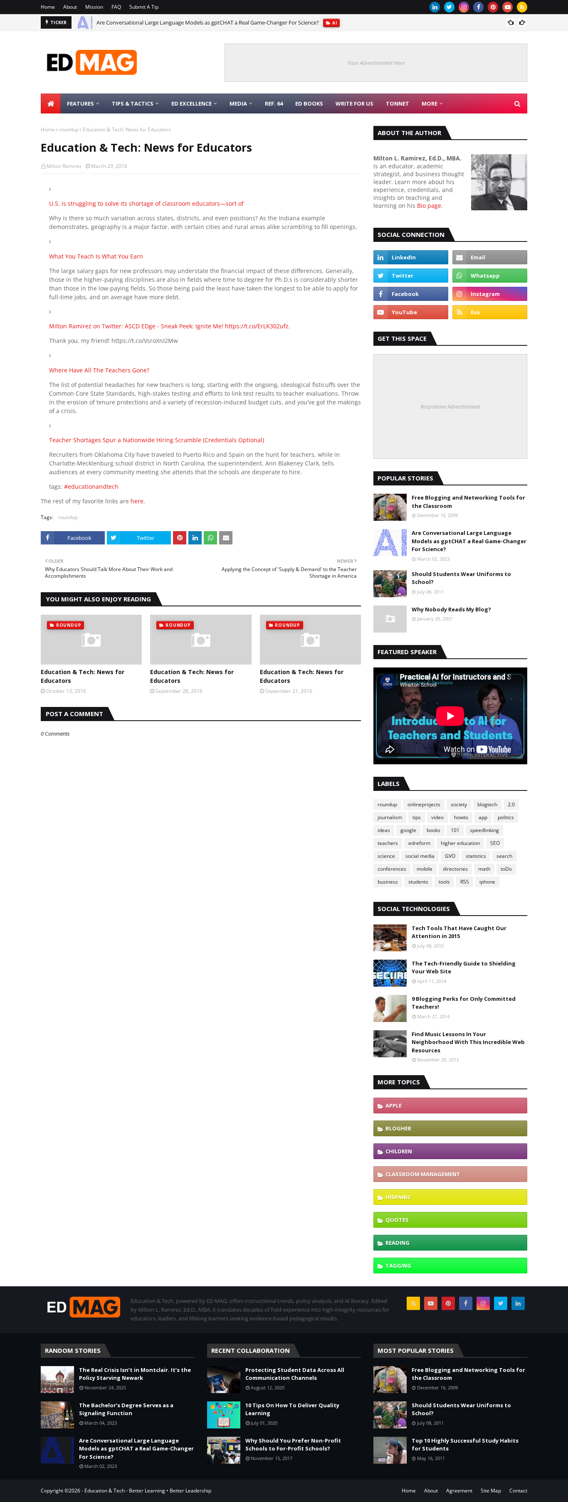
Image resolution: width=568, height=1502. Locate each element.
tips (416, 817)
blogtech (487, 804)
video (437, 817)
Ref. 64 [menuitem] (274, 103)
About (70, 6)
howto (461, 817)
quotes (397, 1220)
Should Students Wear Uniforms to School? (461, 578)
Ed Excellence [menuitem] (191, 103)
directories (455, 868)
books (433, 830)
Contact (518, 1490)
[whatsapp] (489, 275)
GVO (450, 855)
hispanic (398, 1197)
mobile (424, 868)
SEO (495, 843)
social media (420, 855)
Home (48, 6)
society (459, 804)
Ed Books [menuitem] (309, 103)
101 (455, 830)
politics (506, 817)
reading (397, 1242)
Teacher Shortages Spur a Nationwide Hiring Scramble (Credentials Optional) (156, 440)
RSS (464, 881)
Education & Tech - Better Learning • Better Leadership (147, 1490)
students (418, 881)
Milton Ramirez (64, 166)
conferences (392, 868)
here (137, 501)
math (484, 868)
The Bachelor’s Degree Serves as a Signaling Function (126, 1409)
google (408, 830)
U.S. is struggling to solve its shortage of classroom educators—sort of (146, 203)
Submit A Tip (143, 6)
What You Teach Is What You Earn (96, 256)
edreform (419, 843)
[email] (489, 257)
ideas (384, 830)
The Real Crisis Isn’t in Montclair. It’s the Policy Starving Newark (135, 1374)
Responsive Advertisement (450, 406)
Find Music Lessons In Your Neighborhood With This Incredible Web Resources (468, 1042)
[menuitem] (51, 103)
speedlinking (484, 830)
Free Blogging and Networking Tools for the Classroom (468, 502)
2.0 (511, 804)
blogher (398, 1128)
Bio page (429, 205)
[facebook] (478, 7)
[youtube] (507, 7)
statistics (476, 855)
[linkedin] (435, 7)
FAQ (116, 6)
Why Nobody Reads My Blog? (451, 609)
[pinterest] (493, 7)
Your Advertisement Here (376, 62)
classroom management (422, 1174)
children (398, 1151)
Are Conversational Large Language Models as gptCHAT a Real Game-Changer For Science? (207, 22)
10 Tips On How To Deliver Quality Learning (292, 1409)
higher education (460, 843)
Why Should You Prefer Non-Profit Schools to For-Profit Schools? (293, 1445)
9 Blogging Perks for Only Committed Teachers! (464, 1003)
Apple (393, 1105)
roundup (69, 129)
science (386, 855)
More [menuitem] (429, 103)
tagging (398, 1265)
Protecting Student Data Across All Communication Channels (294, 1374)
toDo (506, 868)
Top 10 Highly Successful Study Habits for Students (465, 1445)
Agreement (459, 1490)
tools (444, 881)
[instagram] (464, 7)
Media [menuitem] (238, 103)
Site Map (491, 1490)
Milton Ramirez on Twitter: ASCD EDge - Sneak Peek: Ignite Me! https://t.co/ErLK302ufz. (169, 326)
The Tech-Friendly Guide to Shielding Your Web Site (464, 967)
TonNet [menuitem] (397, 103)
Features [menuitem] (80, 103)
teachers (388, 843)
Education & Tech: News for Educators (82, 676)
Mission (94, 6)
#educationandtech (91, 486)
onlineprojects (423, 804)
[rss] (522, 7)
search (504, 855)
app (483, 817)
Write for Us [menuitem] (354, 103)
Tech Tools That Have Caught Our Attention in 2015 (459, 932)
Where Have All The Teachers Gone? (99, 370)
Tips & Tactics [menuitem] (132, 103)
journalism (390, 817)
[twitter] (449, 7)
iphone (487, 881)
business (388, 881)
